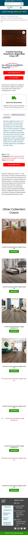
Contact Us (7, 510)
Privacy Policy (5, 518)
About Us (7, 507)
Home (2, 16)
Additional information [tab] (18, 114)
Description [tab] (7, 114)
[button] (20, 7)
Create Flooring (14, 156)
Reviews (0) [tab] (7, 117)
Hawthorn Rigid (9, 160)
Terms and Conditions (7, 523)
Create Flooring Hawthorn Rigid (13, 157)
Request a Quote (6, 514)
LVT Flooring (9, 16)
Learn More (14, 251)
